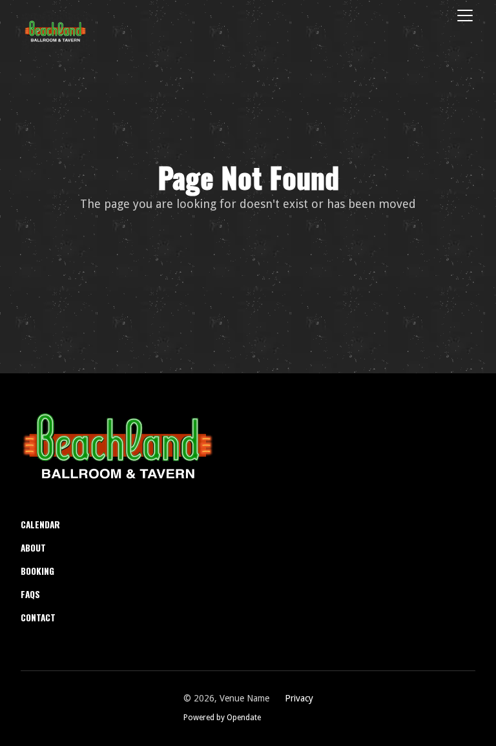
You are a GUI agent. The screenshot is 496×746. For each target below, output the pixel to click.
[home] (55, 31)
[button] (462, 15)
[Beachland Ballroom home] (117, 445)
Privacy (299, 698)
